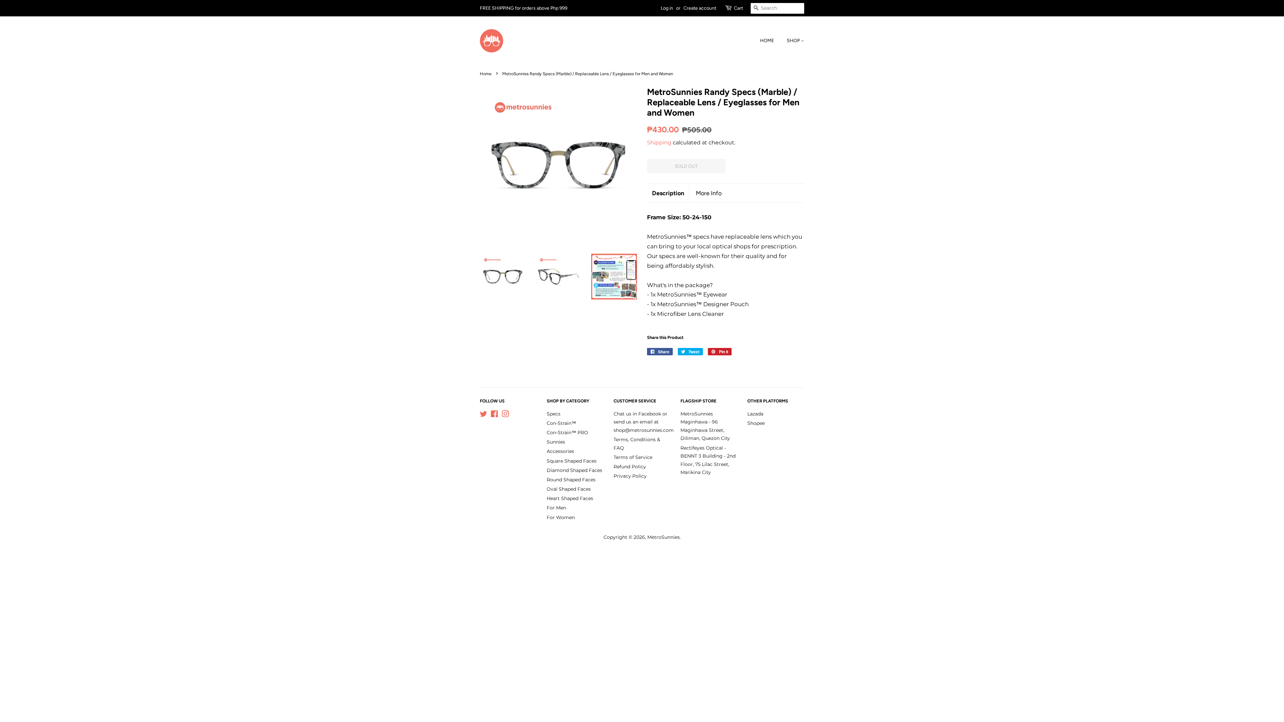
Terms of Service (633, 457)
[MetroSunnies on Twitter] (483, 415)
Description (668, 193)
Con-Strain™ (561, 423)
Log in (667, 8)
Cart (738, 8)
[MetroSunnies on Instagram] (505, 415)
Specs (553, 414)
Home (767, 40)
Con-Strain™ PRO (567, 433)
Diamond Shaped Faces (574, 470)
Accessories (560, 451)
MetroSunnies (663, 537)
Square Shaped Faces (572, 461)
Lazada (755, 414)
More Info (709, 193)
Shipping (659, 142)
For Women (561, 517)
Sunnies (556, 442)
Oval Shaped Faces (569, 489)
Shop (794, 40)
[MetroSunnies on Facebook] (494, 415)
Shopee (756, 423)
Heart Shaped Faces (570, 498)
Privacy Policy (630, 476)
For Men (556, 508)
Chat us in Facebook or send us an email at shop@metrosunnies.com (644, 422)
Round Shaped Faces (571, 480)
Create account (699, 8)
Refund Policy (630, 467)
